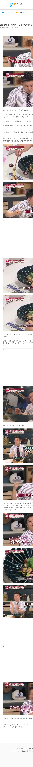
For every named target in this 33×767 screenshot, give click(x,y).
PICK (20, 12)
